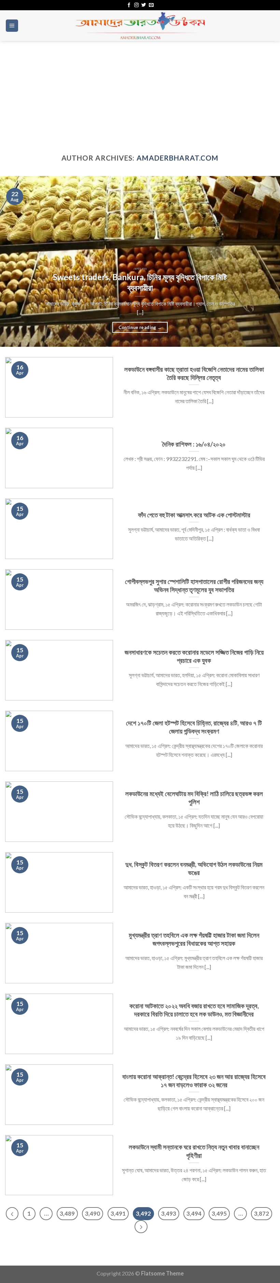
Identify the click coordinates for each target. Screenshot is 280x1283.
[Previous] (14, 261)
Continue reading (140, 327)
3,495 (219, 1213)
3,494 (193, 1213)
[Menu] (12, 25)
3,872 (261, 1213)
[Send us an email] (151, 5)
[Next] (266, 261)
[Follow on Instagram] (136, 5)
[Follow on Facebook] (129, 5)
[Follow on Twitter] (143, 5)
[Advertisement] (140, 92)
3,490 (92, 1213)
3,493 (168, 1213)
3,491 (118, 1213)
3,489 (67, 1213)
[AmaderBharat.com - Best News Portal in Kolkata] (140, 25)
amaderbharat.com (178, 158)
